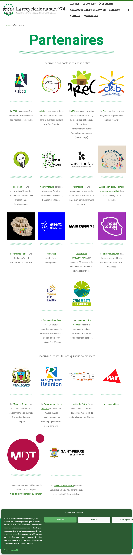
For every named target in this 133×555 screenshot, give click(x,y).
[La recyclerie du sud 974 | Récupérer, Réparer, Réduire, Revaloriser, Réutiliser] (8, 8)
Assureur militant (111, 404)
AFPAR (14, 111)
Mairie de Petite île (81, 404)
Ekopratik (17, 187)
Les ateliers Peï (17, 254)
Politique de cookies (11, 550)
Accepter (60, 519)
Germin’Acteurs (47, 187)
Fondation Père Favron (52, 320)
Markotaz (51, 254)
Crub (105, 111)
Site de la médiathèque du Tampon (26, 494)
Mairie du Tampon (21, 404)
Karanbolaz (78, 187)
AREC (72, 111)
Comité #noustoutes (109, 254)
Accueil (9, 25)
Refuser (94, 519)
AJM (41, 111)
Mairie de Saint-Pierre (64, 485)
